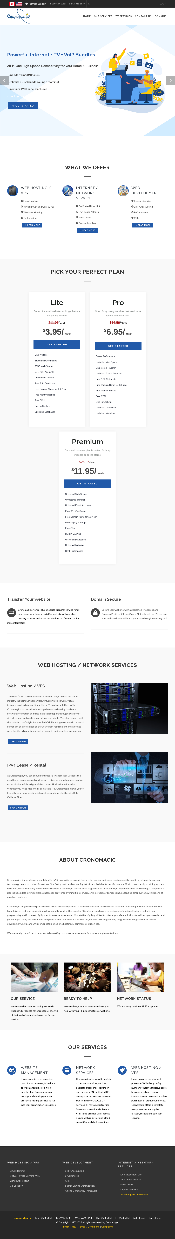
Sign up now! (18, 741)
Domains (160, 16)
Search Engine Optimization (80, 1185)
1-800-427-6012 (57, 3)
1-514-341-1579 (77, 3)
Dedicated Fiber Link (131, 1174)
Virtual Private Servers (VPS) (25, 1175)
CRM (67, 1180)
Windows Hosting (19, 1180)
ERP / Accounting (74, 1170)
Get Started (57, 344)
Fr (96, 3)
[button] (4, 80)
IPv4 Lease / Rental (130, 1179)
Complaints (107, 1226)
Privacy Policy (69, 1226)
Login (163, 3)
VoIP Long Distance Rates (134, 1194)
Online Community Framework (81, 1190)
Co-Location (16, 1185)
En (89, 3)
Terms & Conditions (88, 1226)
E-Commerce (72, 1175)
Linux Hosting (17, 1170)
